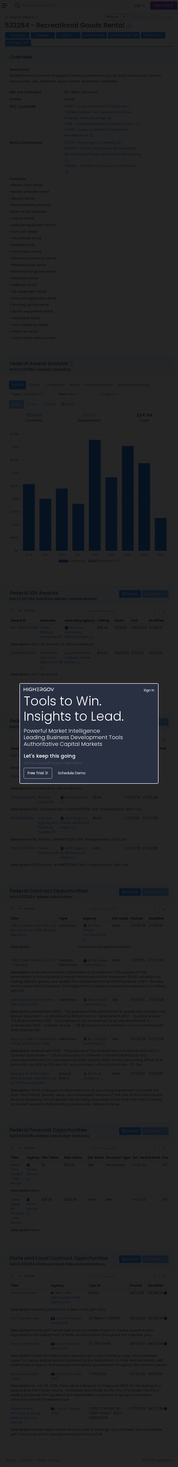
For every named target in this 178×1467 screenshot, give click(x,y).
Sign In (149, 690)
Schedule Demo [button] (72, 773)
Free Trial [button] (36, 773)
